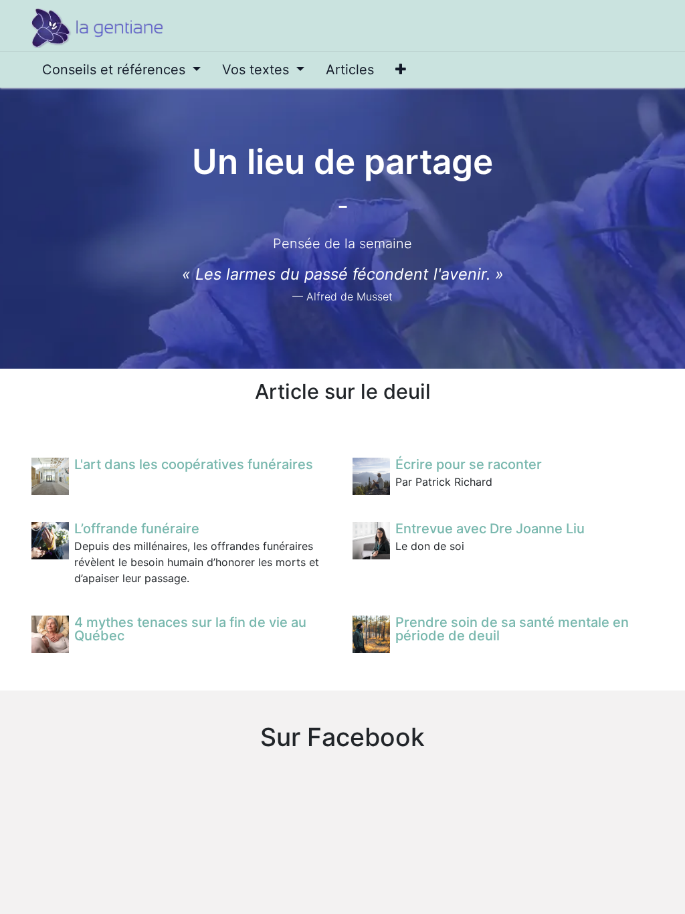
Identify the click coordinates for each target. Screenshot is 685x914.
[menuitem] (121, 69)
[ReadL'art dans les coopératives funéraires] (50, 476)
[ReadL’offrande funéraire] (50, 540)
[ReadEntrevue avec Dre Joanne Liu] (371, 540)
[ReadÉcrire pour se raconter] (371, 476)
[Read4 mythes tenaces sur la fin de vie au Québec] (50, 634)
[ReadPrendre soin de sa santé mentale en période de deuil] (371, 634)
